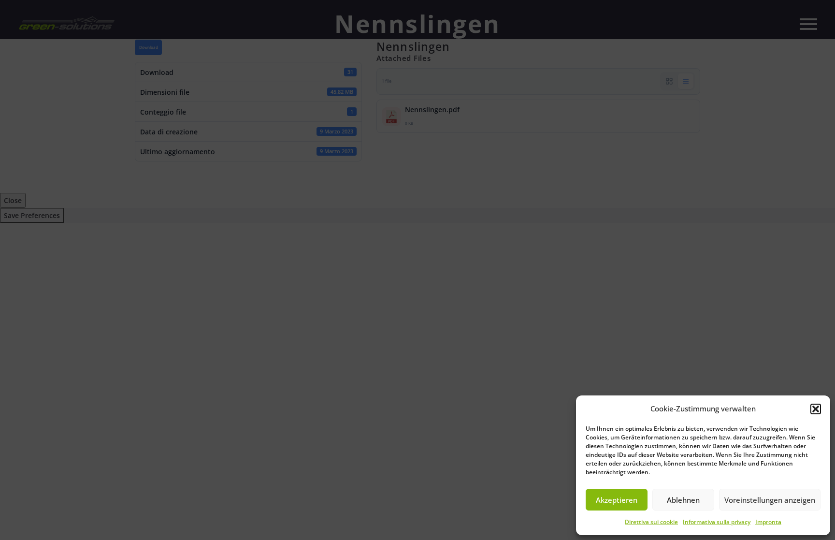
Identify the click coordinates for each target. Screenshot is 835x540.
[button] (816, 409)
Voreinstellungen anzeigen (769, 500)
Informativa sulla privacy (716, 522)
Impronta (768, 522)
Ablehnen (683, 500)
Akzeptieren (616, 500)
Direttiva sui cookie (651, 522)
